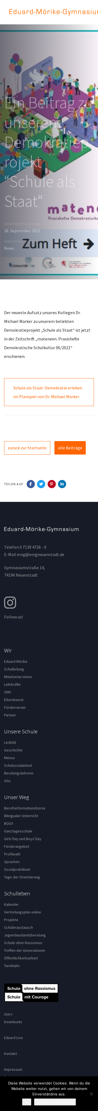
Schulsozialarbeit (18, 765)
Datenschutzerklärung (55, 1102)
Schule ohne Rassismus (23, 942)
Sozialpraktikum (17, 869)
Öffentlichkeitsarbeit (21, 958)
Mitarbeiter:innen (18, 676)
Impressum (13, 1069)
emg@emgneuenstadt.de (40, 554)
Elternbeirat (13, 699)
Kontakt (10, 1053)
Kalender (11, 904)
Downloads (13, 1021)
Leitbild (10, 742)
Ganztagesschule (18, 831)
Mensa (9, 757)
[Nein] (91, 1093)
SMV (7, 692)
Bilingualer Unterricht (21, 815)
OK (26, 1102)
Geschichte (13, 750)
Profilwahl (12, 854)
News (9, 248)
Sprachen (12, 861)
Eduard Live (13, 1037)
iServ (8, 1014)
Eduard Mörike (15, 661)
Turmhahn (12, 965)
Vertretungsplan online (22, 912)
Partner (10, 715)
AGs (7, 780)
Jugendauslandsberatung (25, 935)
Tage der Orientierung (22, 877)
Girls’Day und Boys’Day (22, 838)
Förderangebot (16, 846)
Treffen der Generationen (24, 950)
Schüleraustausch (18, 927)
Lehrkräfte (12, 684)
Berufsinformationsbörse (24, 808)
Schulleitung (14, 669)
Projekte (11, 919)
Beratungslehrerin (18, 773)
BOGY (8, 823)
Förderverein (15, 707)
